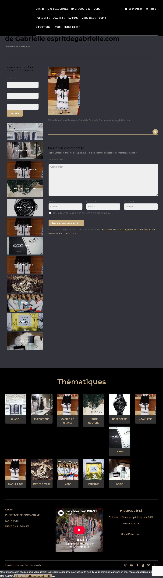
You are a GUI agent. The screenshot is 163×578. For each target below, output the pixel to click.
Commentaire (58, 159)
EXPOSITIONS (43, 27)
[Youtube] (143, 565)
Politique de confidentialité (39, 576)
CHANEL (40, 8)
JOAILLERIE (59, 18)
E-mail (91, 202)
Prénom (11, 79)
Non (22, 576)
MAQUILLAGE (89, 18)
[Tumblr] (137, 565)
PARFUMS (73, 18)
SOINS (102, 18)
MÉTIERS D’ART (72, 27)
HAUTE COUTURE (80, 8)
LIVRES (56, 27)
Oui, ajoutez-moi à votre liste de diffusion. (81, 213)
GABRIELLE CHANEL (58, 8)
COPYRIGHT (12, 520)
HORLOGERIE (43, 18)
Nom (52, 202)
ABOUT (9, 509)
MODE (96, 8)
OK (16, 576)
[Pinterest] (131, 565)
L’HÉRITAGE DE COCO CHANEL (23, 515)
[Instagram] (125, 565)
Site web (129, 202)
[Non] (53, 576)
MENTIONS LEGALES (17, 526)
